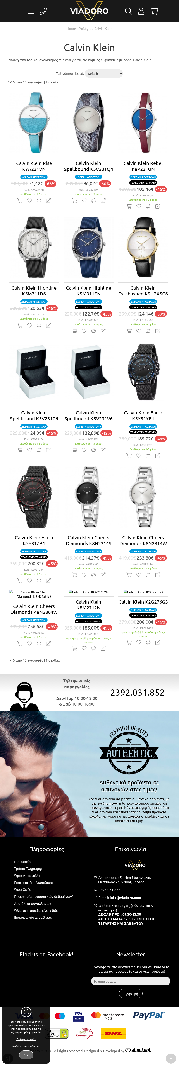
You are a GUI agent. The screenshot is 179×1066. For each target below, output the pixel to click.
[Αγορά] (19, 200)
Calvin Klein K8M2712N (88, 604)
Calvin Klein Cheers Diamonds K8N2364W (34, 609)
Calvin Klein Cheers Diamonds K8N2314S (88, 540)
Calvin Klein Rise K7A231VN (34, 166)
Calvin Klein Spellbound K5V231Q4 (88, 166)
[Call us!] (43, 11)
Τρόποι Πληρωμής (28, 868)
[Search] (128, 12)
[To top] (171, 1058)
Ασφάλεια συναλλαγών (32, 903)
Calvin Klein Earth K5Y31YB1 (143, 415)
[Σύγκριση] (39, 200)
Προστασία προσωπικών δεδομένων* (44, 896)
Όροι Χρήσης (24, 889)
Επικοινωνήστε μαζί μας (33, 917)
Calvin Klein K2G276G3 (143, 601)
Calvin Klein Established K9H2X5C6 (143, 290)
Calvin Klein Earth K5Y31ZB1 (34, 540)
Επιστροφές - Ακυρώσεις (33, 882)
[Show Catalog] (31, 11)
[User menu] (141, 12)
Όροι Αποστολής (27, 875)
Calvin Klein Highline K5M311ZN (88, 290)
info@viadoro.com (125, 897)
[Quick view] (48, 200)
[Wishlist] (29, 200)
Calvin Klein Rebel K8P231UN (143, 166)
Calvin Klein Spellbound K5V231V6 (88, 415)
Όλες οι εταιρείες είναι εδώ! (36, 910)
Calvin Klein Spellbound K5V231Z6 (34, 415)
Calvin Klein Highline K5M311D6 (34, 290)
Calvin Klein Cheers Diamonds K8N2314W (143, 540)
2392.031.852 (137, 692)
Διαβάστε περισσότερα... (26, 1046)
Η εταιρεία (22, 861)
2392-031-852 (109, 889)
